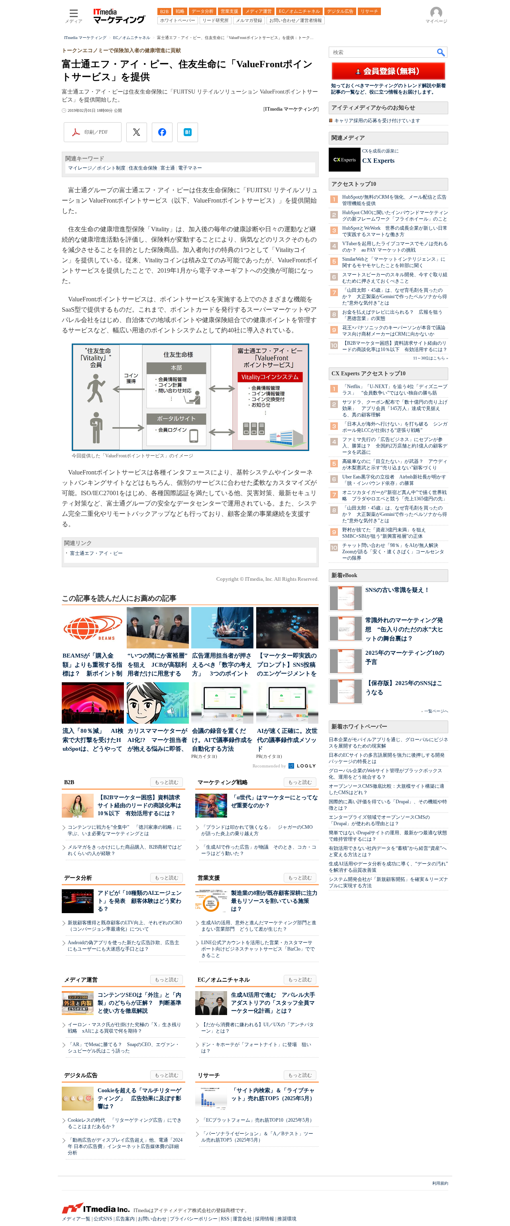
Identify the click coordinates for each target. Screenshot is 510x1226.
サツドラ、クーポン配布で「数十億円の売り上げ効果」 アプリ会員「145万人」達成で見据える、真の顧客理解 (394, 408)
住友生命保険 (143, 168)
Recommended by (270, 765)
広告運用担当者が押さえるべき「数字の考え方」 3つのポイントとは (222, 665)
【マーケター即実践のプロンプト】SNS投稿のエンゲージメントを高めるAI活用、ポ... (287, 665)
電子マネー (190, 168)
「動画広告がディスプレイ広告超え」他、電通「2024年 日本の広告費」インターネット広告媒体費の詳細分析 (125, 1146)
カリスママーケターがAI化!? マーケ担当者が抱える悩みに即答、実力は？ (157, 741)
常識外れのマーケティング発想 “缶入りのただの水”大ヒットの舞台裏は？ (404, 629)
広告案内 (125, 1219)
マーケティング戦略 (223, 782)
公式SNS (103, 1219)
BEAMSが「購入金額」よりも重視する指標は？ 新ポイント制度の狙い (92, 665)
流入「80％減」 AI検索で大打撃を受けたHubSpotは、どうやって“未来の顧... (93, 741)
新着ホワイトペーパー (359, 727)
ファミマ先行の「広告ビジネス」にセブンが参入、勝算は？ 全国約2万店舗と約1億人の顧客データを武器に (394, 446)
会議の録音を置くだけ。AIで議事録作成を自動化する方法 (222, 740)
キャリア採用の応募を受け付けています (377, 120)
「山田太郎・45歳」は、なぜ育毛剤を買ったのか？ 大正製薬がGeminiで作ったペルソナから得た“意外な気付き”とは (394, 296)
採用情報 (264, 1219)
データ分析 (78, 878)
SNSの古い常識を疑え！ (397, 589)
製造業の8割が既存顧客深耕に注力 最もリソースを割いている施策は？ (277, 901)
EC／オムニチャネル (224, 980)
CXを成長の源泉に (380, 150)
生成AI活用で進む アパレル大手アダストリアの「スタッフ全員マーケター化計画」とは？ (273, 1003)
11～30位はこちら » (430, 358)
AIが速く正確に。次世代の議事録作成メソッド (287, 740)
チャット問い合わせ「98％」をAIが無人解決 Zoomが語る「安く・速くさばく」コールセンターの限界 (393, 552)
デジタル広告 (81, 1075)
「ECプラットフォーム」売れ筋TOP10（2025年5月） (257, 1120)
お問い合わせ (152, 1219)
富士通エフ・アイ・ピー (96, 553)
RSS (225, 1219)
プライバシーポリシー (194, 1219)
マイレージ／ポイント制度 (97, 168)
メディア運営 (81, 980)
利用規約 (440, 1183)
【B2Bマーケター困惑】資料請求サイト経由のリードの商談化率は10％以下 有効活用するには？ (139, 805)
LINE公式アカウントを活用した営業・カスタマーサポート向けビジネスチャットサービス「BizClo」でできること (258, 949)
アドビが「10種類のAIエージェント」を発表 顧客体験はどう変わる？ (140, 901)
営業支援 (209, 878)
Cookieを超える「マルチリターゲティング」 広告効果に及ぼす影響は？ (139, 1098)
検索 (441, 52)
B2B (69, 782)
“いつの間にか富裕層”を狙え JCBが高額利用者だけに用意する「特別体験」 (158, 665)
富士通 (168, 168)
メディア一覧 (76, 1219)
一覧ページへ (436, 711)
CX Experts (378, 160)
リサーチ (209, 1075)
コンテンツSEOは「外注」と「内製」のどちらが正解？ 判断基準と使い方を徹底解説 (139, 1003)
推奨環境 (286, 1219)
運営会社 (242, 1219)
